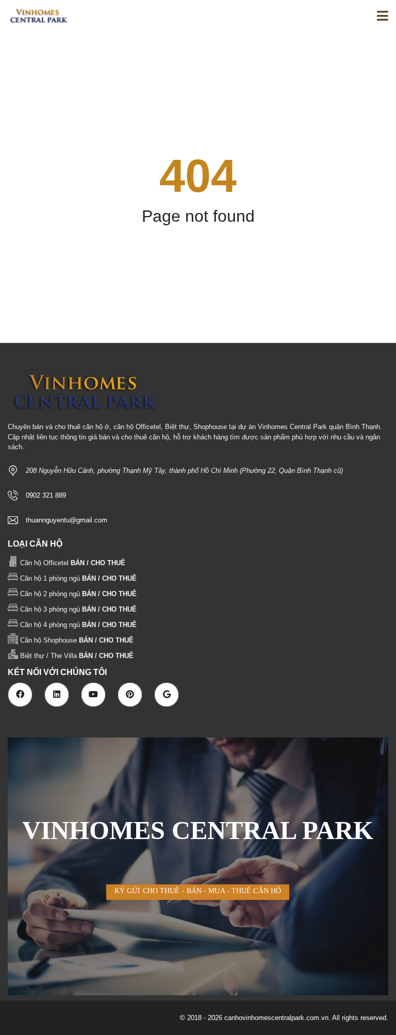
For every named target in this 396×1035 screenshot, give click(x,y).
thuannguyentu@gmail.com (66, 520)
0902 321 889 (46, 495)
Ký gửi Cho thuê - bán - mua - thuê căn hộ (197, 891)
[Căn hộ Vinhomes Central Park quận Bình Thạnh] (35, 17)
